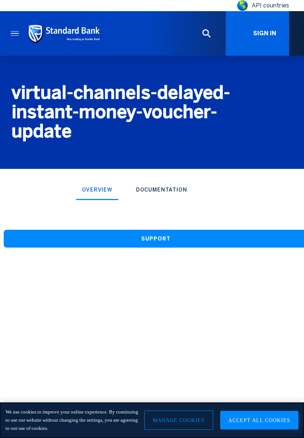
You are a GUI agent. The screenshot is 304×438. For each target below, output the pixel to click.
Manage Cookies (179, 420)
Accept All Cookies (259, 420)
